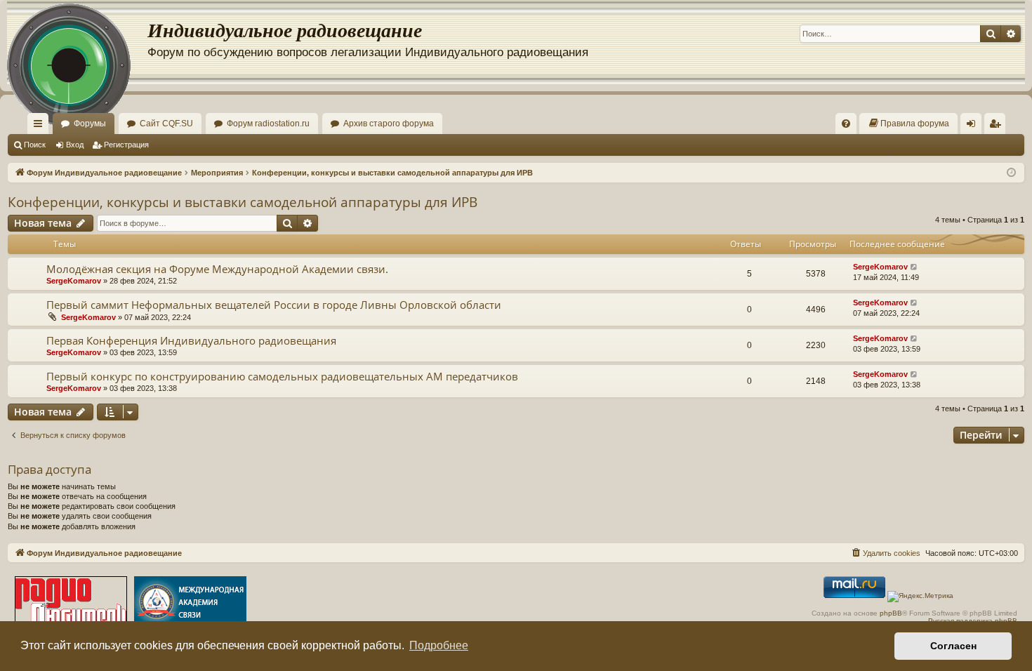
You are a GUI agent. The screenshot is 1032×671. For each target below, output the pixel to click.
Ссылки (40, 126)
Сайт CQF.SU (166, 123)
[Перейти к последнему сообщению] (914, 267)
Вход (75, 144)
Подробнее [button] (438, 645)
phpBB (891, 613)
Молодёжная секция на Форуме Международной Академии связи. (217, 269)
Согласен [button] (953, 645)
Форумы (90, 123)
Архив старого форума (388, 123)
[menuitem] (845, 123)
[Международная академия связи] (190, 603)
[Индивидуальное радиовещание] (77, 42)
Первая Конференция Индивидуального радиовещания (191, 340)
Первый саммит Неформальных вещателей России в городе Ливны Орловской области (273, 305)
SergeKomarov (73, 281)
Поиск (35, 144)
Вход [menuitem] (974, 126)
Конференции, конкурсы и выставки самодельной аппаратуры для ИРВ (242, 202)
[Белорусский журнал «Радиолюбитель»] (71, 603)
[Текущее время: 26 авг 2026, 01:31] (1011, 173)
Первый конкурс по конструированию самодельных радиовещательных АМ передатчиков (282, 376)
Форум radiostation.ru (268, 123)
